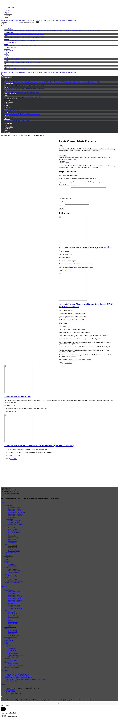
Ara (37, 22)
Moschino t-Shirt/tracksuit (21, 69)
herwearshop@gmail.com (13, 693)
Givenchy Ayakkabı (34, 62)
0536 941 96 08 (10, 7)
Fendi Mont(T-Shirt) (36, 45)
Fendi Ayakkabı (17, 45)
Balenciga (7, 49)
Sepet (6, 17)
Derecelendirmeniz (65, 185)
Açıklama (62, 161)
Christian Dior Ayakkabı (36, 34)
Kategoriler (4, 502)
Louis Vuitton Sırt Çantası (66, 30)
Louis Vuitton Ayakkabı (81, 30)
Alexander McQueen (10, 47)
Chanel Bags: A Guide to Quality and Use (16, 674)
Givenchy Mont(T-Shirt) (21, 62)
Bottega (6, 52)
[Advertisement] (59, 474)
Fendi (6, 44)
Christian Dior (8, 32)
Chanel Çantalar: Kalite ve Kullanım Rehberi (17, 676)
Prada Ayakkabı (16, 37)
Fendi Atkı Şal (8, 45)
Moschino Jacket (9, 69)
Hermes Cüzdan (17, 40)
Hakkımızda (8, 14)
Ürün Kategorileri (7, 77)
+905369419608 (10, 690)
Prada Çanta (8, 37)
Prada (6, 35)
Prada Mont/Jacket (38, 37)
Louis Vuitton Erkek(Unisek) (50, 30)
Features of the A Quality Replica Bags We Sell (18, 677)
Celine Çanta (8, 59)
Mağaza (6, 12)
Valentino (7, 128)
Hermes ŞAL (8, 40)
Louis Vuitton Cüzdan (22, 30)
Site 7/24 (59, 703)
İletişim (3, 684)
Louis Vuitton (8, 29)
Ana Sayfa (4, 135)
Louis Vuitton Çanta (10, 30)
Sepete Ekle (63, 156)
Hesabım (7, 15)
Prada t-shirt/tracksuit (27, 37)
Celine (6, 57)
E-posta (62, 205)
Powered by (4, 713)
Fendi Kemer (26, 45)
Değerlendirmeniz (65, 198)
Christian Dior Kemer (23, 34)
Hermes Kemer (26, 40)
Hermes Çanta (35, 40)
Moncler (6, 64)
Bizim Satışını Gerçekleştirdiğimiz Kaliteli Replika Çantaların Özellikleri (25, 679)
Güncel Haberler (5, 670)
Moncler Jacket (8, 65)
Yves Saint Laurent (10, 42)
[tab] (61, 163)
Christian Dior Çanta (10, 34)
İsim (61, 202)
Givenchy (7, 60)
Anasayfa (7, 10)
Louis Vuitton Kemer (35, 30)
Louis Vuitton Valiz (94, 30)
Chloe (6, 54)
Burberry (7, 55)
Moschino (7, 67)
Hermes (6, 39)
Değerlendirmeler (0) (65, 163)
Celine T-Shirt (16, 59)
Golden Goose (8, 50)
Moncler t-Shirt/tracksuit (11, 582)
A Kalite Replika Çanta (11, 681)
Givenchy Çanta (9, 62)
